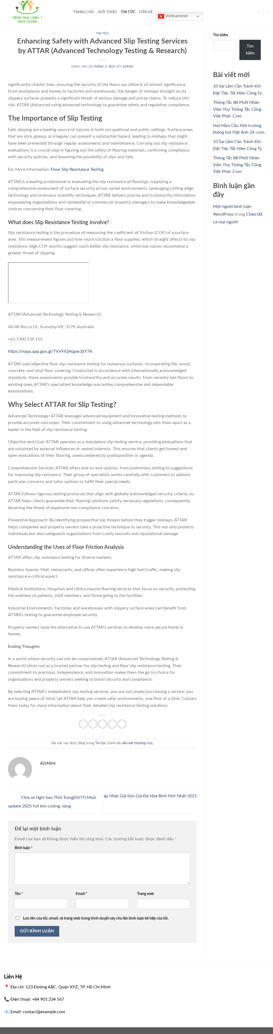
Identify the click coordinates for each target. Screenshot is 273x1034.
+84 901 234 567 (48, 999)
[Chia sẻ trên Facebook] (83, 724)
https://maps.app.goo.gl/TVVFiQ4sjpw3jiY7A (50, 351)
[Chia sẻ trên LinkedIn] (122, 724)
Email (81, 894)
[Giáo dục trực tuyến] (30, 12)
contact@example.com (44, 1012)
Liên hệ (145, 12)
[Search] (67, 12)
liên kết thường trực (137, 743)
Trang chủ (83, 12)
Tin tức (128, 12)
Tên (19, 894)
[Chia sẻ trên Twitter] (93, 724)
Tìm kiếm (220, 35)
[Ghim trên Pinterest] (112, 724)
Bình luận (24, 848)
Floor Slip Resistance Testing (77, 169)
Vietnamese (176, 16)
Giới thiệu (107, 12)
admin (128, 66)
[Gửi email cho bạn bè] (102, 724)
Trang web (145, 894)
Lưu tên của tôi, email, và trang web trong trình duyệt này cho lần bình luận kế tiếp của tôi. (95, 918)
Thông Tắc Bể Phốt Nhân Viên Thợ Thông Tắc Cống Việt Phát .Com (237, 109)
